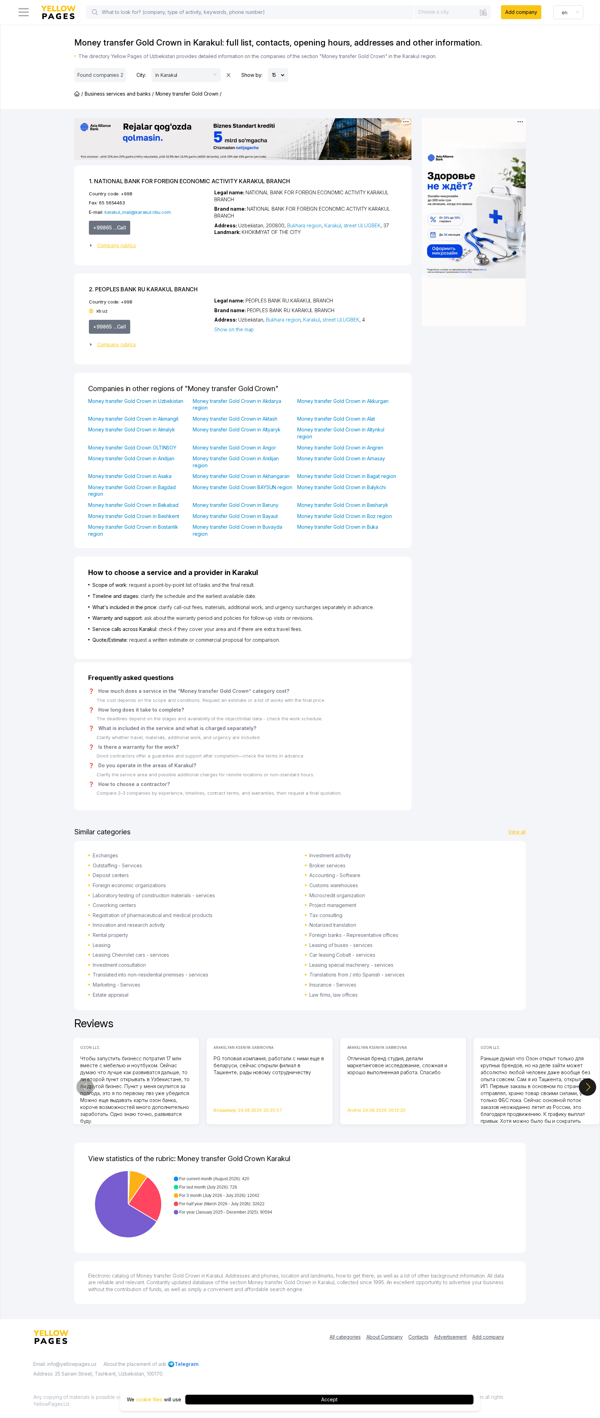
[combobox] (452, 12)
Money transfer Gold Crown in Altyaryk (237, 429)
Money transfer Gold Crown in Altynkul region (340, 433)
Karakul (332, 225)
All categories (345, 1337)
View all (517, 832)
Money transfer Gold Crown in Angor (234, 448)
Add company (521, 12)
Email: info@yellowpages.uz (65, 1364)
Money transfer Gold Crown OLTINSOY (132, 448)
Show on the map (234, 329)
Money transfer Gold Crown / (189, 94)
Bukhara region (304, 225)
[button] (149, 245)
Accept (329, 1399)
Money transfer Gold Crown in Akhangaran (241, 476)
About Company (384, 1337)
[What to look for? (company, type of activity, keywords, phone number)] (94, 12)
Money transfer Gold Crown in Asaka (130, 476)
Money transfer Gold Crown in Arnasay (341, 458)
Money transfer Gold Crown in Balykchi (341, 487)
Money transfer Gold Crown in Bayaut (235, 516)
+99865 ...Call (109, 227)
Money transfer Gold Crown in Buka (337, 527)
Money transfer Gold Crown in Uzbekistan (135, 401)
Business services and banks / (119, 94)
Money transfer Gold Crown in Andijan (131, 458)
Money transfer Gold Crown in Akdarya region (237, 404)
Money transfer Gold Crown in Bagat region (346, 476)
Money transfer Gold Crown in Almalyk (131, 429)
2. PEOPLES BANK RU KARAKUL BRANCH (143, 289)
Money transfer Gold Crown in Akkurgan (343, 401)
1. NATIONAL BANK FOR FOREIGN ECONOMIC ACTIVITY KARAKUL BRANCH (189, 181)
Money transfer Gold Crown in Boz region (344, 516)
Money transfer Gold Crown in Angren (340, 448)
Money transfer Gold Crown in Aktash (235, 419)
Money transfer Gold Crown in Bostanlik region (133, 530)
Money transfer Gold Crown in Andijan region (236, 461)
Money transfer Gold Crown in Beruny (235, 505)
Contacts (418, 1337)
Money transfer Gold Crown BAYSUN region (242, 487)
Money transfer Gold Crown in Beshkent (133, 516)
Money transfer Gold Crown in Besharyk (342, 505)
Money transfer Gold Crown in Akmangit (133, 419)
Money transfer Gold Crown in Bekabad (133, 505)
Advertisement (450, 1337)
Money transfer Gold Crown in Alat (336, 419)
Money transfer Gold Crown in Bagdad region (132, 490)
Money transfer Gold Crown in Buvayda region (237, 530)
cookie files (149, 1399)
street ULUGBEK (362, 225)
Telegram (187, 1364)
